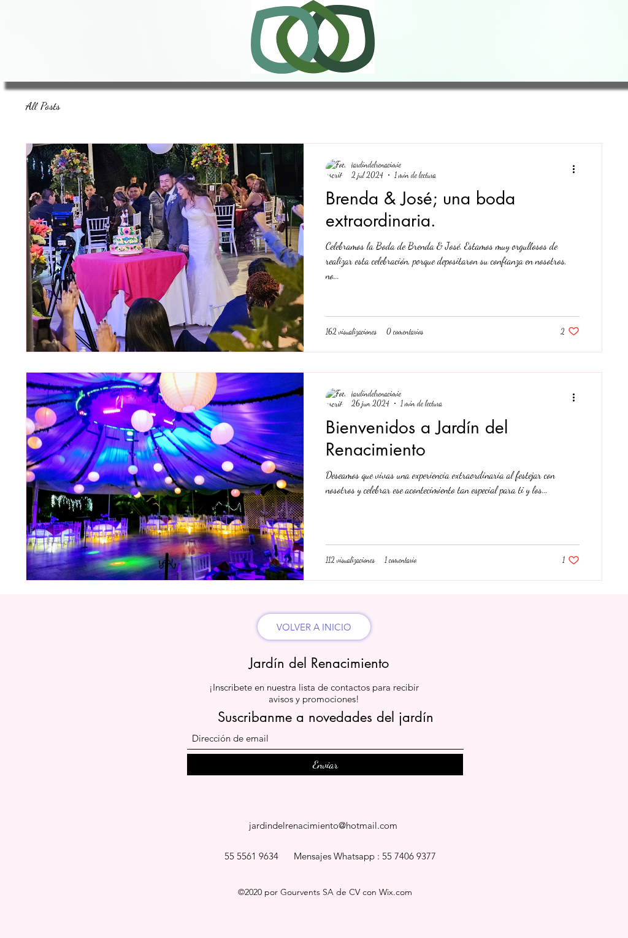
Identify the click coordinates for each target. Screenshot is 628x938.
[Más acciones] (577, 168)
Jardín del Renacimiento (319, 663)
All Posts (43, 105)
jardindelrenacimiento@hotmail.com (323, 825)
